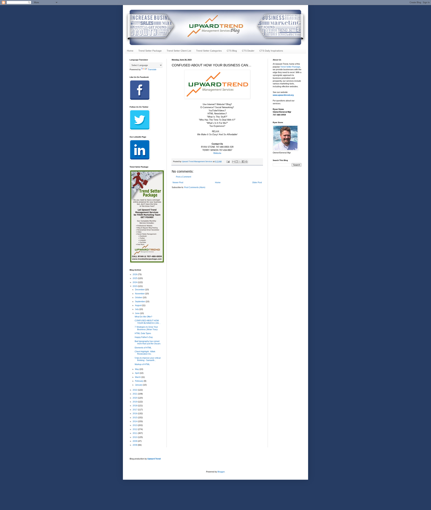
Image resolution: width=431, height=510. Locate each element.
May (137, 369)
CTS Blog (232, 50)
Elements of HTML (143, 348)
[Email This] (233, 161)
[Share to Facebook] (243, 161)
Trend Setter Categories (209, 50)
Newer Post (178, 182)
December (140, 289)
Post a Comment (183, 177)
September (140, 301)
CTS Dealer (248, 50)
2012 (135, 429)
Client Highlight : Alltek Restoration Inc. (145, 352)
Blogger (221, 472)
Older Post (257, 182)
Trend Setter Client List (179, 50)
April (137, 373)
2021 (135, 394)
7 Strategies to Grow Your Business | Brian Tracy (146, 328)
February (139, 381)
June (137, 313)
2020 (135, 398)
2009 (135, 441)
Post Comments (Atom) (194, 187)
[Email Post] (228, 161)
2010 (135, 437)
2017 (135, 409)
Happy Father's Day (144, 337)
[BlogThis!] (236, 161)
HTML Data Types (143, 333)
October (139, 297)
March (138, 377)
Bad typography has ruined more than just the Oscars (147, 342)
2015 (135, 417)
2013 (135, 425)
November (140, 293)
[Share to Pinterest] (246, 161)
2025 (135, 278)
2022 (135, 390)
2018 (135, 405)
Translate (152, 69)
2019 (135, 402)
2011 (135, 433)
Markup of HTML (142, 364)
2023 (135, 286)
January (139, 385)
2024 (135, 282)
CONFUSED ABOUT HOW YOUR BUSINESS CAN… (148, 321)
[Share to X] (240, 161)
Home (130, 50)
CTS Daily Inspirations (271, 50)
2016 (135, 413)
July (137, 309)
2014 (135, 421)
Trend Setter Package (150, 50)
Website (217, 153)
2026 (135, 274)
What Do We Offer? (143, 317)
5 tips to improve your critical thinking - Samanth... (148, 359)
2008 (135, 445)
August (138, 305)
